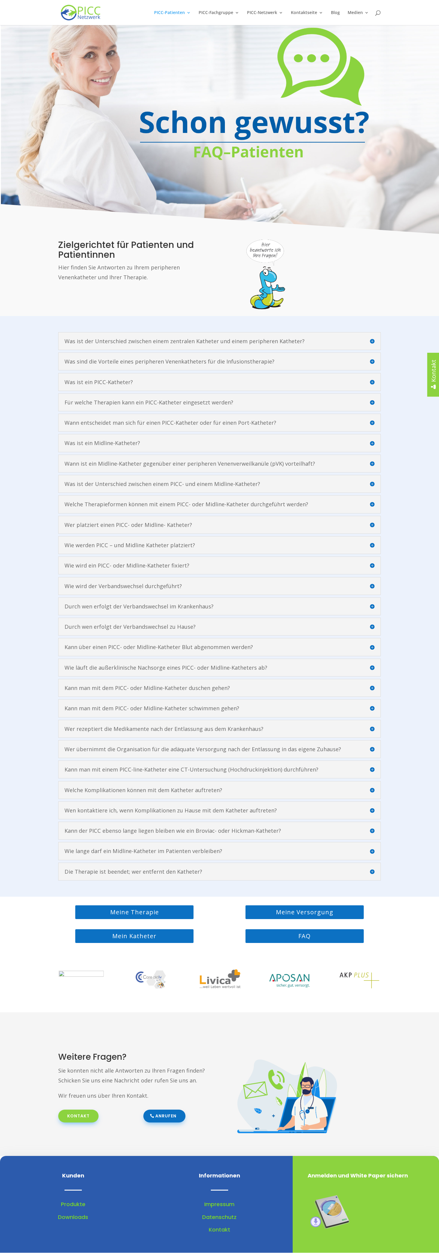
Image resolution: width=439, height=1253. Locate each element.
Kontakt (78, 1116)
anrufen (165, 1116)
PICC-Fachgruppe (216, 12)
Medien (355, 12)
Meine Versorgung (304, 912)
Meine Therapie (134, 912)
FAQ (304, 936)
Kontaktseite (304, 12)
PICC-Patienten (169, 12)
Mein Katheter (134, 936)
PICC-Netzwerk (262, 12)
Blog (335, 12)
